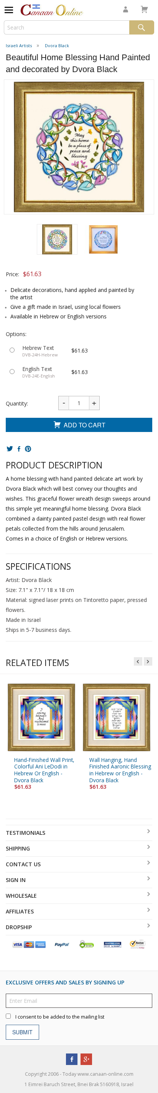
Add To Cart (84, 424)
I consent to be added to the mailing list (59, 1017)
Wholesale (21, 895)
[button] (57, 239)
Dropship (19, 927)
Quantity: (17, 403)
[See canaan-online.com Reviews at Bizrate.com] (112, 944)
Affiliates (20, 911)
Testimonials (25, 832)
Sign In (16, 880)
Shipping (18, 848)
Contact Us (23, 864)
